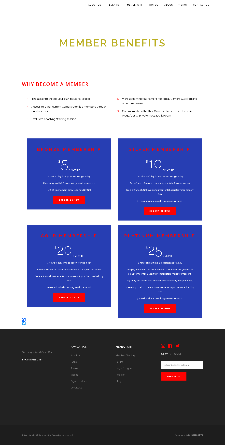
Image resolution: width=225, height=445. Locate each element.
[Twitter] (112, 323)
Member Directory (125, 355)
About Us (75, 355)
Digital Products (78, 381)
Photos (74, 368)
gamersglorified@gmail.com (37, 352)
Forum (119, 362)
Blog (118, 381)
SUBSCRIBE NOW (159, 211)
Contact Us (76, 387)
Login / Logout (124, 368)
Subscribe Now (69, 200)
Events (73, 362)
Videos (74, 374)
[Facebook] (112, 320)
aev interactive (194, 435)
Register (120, 374)
